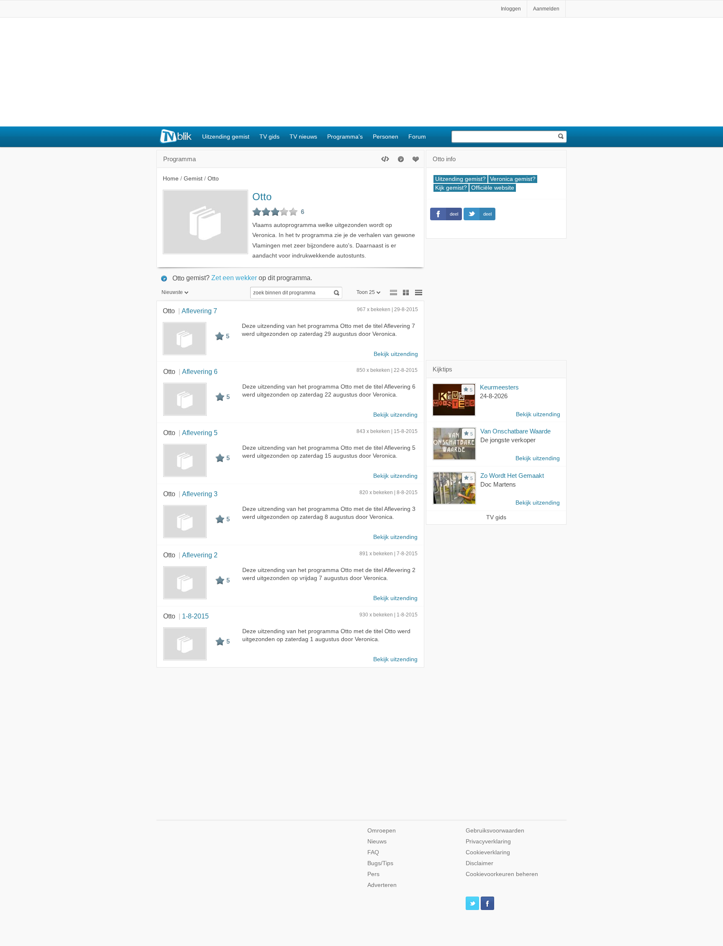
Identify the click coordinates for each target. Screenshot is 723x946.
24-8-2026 (494, 396)
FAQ (373, 852)
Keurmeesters (499, 387)
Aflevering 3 (200, 493)
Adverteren (382, 885)
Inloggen (511, 9)
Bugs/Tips (380, 863)
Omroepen (381, 830)
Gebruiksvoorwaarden (495, 830)
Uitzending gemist (225, 136)
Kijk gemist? (451, 188)
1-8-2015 (195, 616)
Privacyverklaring (488, 841)
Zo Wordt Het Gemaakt (512, 475)
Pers (373, 874)
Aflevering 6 (200, 371)
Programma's (345, 136)
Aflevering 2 (200, 555)
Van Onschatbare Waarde (515, 431)
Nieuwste (172, 292)
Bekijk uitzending (396, 354)
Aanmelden (546, 9)
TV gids (269, 136)
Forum (417, 136)
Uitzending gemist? (460, 179)
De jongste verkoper (508, 439)
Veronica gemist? (513, 179)
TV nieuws (303, 136)
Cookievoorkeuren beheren (502, 874)
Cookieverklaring (488, 852)
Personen (385, 136)
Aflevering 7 (199, 310)
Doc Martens (498, 484)
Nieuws (377, 841)
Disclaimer (479, 863)
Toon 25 (365, 292)
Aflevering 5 (200, 432)
